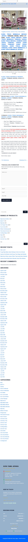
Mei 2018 (2, 330)
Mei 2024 (2, 278)
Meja (1, 234)
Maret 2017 (2, 358)
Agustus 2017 (3, 348)
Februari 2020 (3, 296)
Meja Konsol (3, 400)
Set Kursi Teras (3, 424)
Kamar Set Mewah (4, 388)
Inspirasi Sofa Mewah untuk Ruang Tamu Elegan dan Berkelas (13, 254)
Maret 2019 (2, 310)
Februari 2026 (3, 272)
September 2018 (3, 322)
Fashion (2, 386)
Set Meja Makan (3, 232)
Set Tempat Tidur (4, 224)
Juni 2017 (2, 352)
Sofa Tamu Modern (4, 438)
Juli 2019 (2, 306)
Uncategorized (3, 440)
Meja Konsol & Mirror (4, 218)
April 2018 (2, 332)
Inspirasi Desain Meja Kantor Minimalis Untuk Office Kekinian (13, 258)
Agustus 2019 (3, 304)
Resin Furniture (3, 416)
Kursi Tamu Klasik (4, 394)
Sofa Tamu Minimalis (4, 436)
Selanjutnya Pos (23, 160)
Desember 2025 (3, 274)
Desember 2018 (3, 316)
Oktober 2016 (3, 366)
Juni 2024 (2, 276)
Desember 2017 (3, 340)
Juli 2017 (2, 350)
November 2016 (3, 364)
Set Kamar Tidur (3, 420)
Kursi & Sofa (3, 226)
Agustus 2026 (3, 270)
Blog (1, 382)
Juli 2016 (2, 370)
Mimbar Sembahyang (4, 228)
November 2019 (3, 298)
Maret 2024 (2, 282)
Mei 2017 (2, 354)
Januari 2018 (3, 338)
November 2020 (3, 290)
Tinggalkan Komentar (5, 31)
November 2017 (3, 342)
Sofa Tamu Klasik (4, 432)
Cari (25, 211)
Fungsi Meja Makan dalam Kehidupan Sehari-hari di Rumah (12, 252)
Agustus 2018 (3, 324)
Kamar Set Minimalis (4, 390)
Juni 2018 (2, 328)
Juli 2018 (2, 326)
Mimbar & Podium (4, 410)
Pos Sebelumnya (5, 160)
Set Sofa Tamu (3, 239)
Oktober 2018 (3, 320)
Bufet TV (2, 220)
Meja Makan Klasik (4, 402)
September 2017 (3, 346)
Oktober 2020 (3, 292)
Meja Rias (2, 222)
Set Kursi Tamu (3, 422)
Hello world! (2, 249)
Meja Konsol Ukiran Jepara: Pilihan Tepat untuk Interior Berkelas (13, 256)
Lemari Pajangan (3, 398)
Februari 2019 (3, 312)
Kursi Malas (2, 392)
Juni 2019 (2, 308)
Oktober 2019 (3, 300)
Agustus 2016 (3, 368)
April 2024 (2, 280)
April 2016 (2, 376)
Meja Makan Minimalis (5, 406)
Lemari (1, 236)
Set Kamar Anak (3, 418)
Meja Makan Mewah (4, 404)
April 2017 (2, 356)
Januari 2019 (3, 314)
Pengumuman (3, 412)
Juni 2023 (2, 284)
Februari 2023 (3, 288)
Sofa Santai (2, 430)
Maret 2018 (2, 334)
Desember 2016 (3, 362)
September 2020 (3, 294)
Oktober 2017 (3, 344)
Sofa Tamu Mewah (4, 434)
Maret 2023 (2, 286)
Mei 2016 (2, 374)
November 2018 (3, 318)
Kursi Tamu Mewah (4, 396)
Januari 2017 (3, 360)
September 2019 (3, 302)
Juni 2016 (2, 372)
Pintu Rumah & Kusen (4, 231)
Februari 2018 (3, 336)
